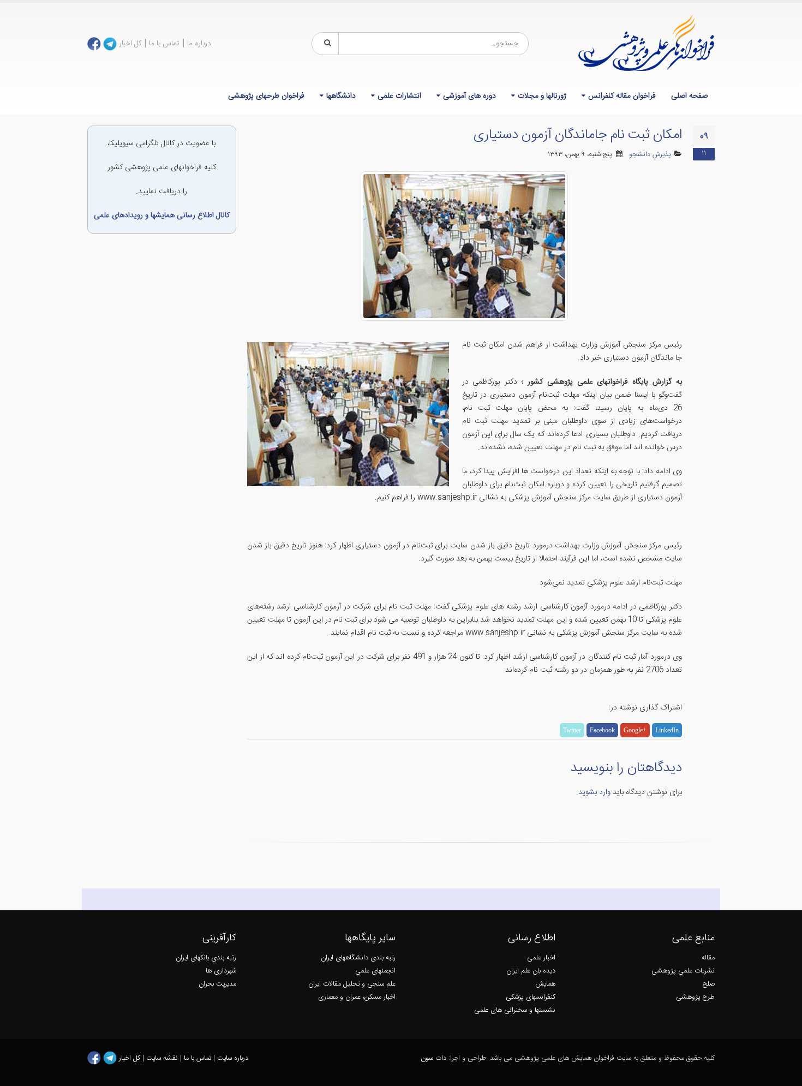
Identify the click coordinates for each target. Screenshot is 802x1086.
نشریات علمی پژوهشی (683, 971)
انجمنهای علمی (375, 971)
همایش (545, 984)
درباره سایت (232, 1058)
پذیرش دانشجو (650, 154)
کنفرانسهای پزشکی (530, 997)
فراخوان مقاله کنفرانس (622, 96)
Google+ (635, 730)
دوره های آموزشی (469, 96)
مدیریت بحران (217, 984)
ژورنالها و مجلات (542, 96)
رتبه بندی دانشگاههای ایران (358, 958)
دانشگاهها (341, 96)
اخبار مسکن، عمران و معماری (357, 997)
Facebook (602, 730)
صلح (709, 984)
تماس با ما (164, 44)
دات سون (433, 1058)
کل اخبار (130, 44)
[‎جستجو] (325, 44)
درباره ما (199, 44)
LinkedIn (667, 730)
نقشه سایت (163, 1058)
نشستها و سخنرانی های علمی (514, 1010)
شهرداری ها (221, 971)
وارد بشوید (594, 792)
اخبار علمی (541, 958)
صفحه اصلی (689, 96)
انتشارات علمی (399, 96)
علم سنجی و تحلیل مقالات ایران (352, 984)
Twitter (572, 730)
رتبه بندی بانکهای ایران (206, 958)
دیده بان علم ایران (530, 971)
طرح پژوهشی (695, 997)
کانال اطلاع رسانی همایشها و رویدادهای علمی (162, 215)
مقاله (708, 958)
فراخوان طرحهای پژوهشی (266, 96)
